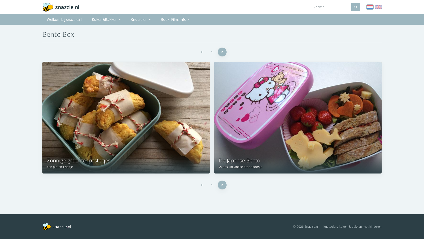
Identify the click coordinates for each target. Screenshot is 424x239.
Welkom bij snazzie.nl (64, 19)
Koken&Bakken (104, 19)
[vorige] (201, 52)
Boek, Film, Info (173, 19)
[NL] (370, 7)
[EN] (378, 7)
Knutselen (139, 19)
